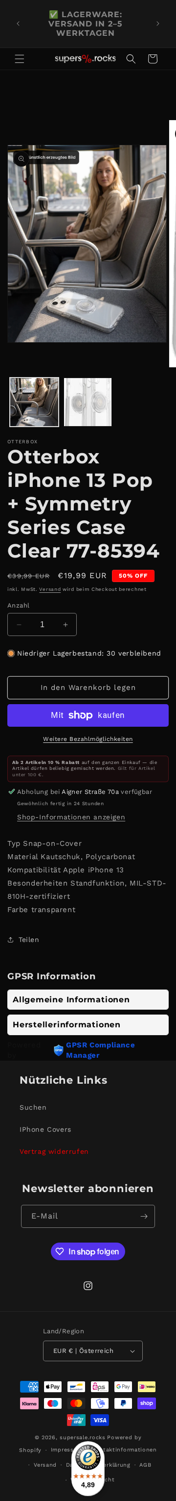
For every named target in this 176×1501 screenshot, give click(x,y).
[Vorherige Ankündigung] (18, 23)
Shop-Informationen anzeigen (71, 817)
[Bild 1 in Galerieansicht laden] (34, 402)
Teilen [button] (29, 939)
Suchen (33, 1107)
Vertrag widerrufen (54, 1151)
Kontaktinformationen (124, 1450)
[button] (19, 59)
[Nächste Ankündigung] (158, 23)
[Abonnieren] (143, 1216)
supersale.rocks (83, 1437)
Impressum (67, 1450)
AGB (145, 1465)
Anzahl (18, 605)
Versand (50, 589)
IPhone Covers (45, 1129)
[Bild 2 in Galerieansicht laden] (88, 402)
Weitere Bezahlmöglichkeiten (88, 739)
